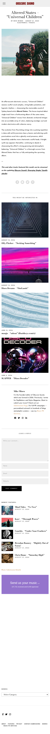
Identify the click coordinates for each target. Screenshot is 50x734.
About (4, 724)
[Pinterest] (32, 182)
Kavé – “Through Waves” (27, 519)
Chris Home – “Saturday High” (29, 555)
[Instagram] (22, 418)
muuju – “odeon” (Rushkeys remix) (18, 333)
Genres (44, 724)
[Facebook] (17, 182)
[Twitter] (27, 182)
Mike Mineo (18, 21)
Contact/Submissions (32, 724)
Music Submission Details (11, 570)
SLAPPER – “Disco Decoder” (15, 378)
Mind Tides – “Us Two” (26, 507)
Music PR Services (10, 725)
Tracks (32, 22)
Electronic (22, 22)
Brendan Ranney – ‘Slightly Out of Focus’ (31, 544)
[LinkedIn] (26, 418)
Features (11, 724)
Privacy (19, 724)
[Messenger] (22, 182)
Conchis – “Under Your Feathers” (31, 531)
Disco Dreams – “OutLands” (15, 288)
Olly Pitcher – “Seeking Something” (19, 243)
